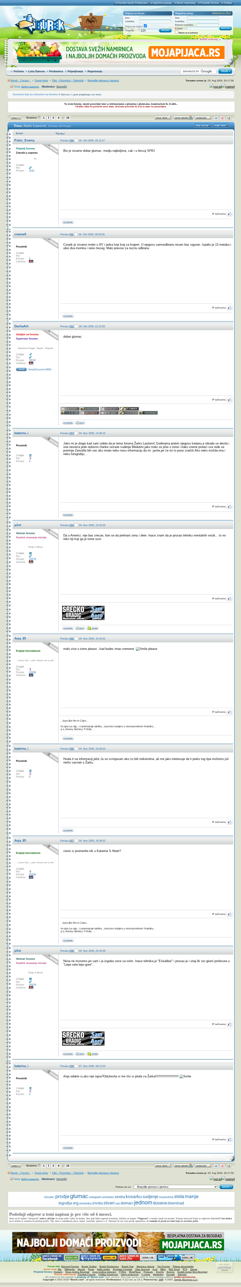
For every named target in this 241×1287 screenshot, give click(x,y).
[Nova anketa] (183, 119)
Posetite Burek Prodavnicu (132, 2)
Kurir (155, 1269)
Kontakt (170, 1274)
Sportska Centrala (122, 1269)
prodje (62, 1196)
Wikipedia (69, 1269)
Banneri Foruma (70, 1266)
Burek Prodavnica (109, 1266)
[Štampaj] (216, 119)
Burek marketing (186, 2)
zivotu (97, 1203)
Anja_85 (20, 638)
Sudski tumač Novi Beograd (192, 1272)
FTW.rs (122, 1272)
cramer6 (20, 234)
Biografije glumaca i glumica (103, 80)
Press (91, 1269)
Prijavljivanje (75, 71)
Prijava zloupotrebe (183, 1266)
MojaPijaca (135, 1272)
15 (67, 117)
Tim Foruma (163, 1266)
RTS (185, 1269)
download (176, 1203)
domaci (127, 1203)
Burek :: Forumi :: (21, 80)
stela (179, 1196)
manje (192, 1196)
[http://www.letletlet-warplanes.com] (80, 629)
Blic (60, 1269)
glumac (79, 1196)
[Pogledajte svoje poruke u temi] (228, 119)
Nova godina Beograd (77, 1272)
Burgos (170, 1272)
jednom (143, 1202)
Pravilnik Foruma (87, 1274)
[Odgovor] (203, 119)
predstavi (108, 1197)
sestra (120, 1197)
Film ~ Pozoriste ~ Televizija (68, 80)
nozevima (166, 1197)
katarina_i (21, 433)
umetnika (85, 1203)
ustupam (95, 1197)
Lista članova (36, 71)
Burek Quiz (128, 1266)
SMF (161, 1279)
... (63, 117)
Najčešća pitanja (162, 2)
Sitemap (182, 1274)
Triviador (58, 1272)
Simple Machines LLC (186, 1279)
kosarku (134, 1196)
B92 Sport (174, 1269)
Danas (193, 1269)
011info (160, 1272)
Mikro (163, 1269)
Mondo (81, 1269)
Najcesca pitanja (145, 1266)
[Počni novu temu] (163, 119)
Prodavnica (56, 71)
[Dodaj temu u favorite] (222, 119)
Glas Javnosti (142, 1269)
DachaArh (21, 326)
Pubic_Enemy (24, 140)
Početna (19, 71)
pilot (17, 525)
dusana (160, 1203)
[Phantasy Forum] (80, 423)
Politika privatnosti (108, 1274)
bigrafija (65, 1203)
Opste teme (41, 80)
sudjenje (150, 1196)
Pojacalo (148, 1272)
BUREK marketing (209, 39)
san (117, 1203)
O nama (145, 1274)
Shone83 (61, 86)
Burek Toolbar (89, 1266)
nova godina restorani (104, 1272)
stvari (109, 1202)
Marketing (158, 1274)
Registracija (95, 71)
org (75, 1203)
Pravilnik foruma (209, 2)
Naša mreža (103, 1269)
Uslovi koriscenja (130, 1274)
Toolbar (228, 2)
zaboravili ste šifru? (221, 13)
